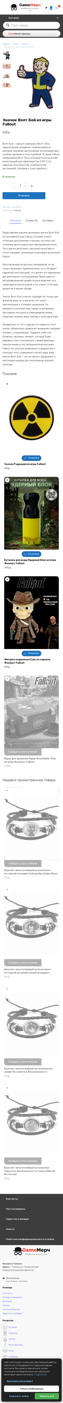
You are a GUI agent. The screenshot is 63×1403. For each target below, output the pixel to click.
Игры (15, 44)
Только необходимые (32, 1389)
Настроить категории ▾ (20, 1381)
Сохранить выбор (19, 1396)
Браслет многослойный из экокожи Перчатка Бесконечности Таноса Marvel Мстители (29, 1171)
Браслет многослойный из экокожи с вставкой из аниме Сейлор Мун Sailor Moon (30, 872)
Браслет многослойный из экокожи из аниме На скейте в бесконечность (28, 1070)
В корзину (24, 195)
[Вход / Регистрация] (51, 7)
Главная (6, 44)
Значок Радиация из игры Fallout (25, 464)
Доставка (48, 220)
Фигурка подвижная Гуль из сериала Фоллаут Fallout (27, 661)
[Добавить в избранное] (32, 186)
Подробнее (40, 1374)
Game (29, 5)
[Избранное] (46, 7)
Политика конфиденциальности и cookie (30, 1239)
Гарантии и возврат (17, 1219)
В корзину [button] (33, 458)
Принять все (47, 1396)
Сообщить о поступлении (22, 751)
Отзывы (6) (32, 220)
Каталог (14, 17)
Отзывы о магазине (12, 1297)
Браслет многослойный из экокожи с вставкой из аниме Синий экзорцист (27, 971)
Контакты (12, 1199)
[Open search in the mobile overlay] (31, 25)
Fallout (25, 44)
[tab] (15, 220)
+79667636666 (16, 1279)
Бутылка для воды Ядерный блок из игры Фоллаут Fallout (30, 562)
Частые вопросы (15, 1209)
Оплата (10, 1229)
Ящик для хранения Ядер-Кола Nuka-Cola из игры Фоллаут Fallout (30, 760)
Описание (15, 220)
